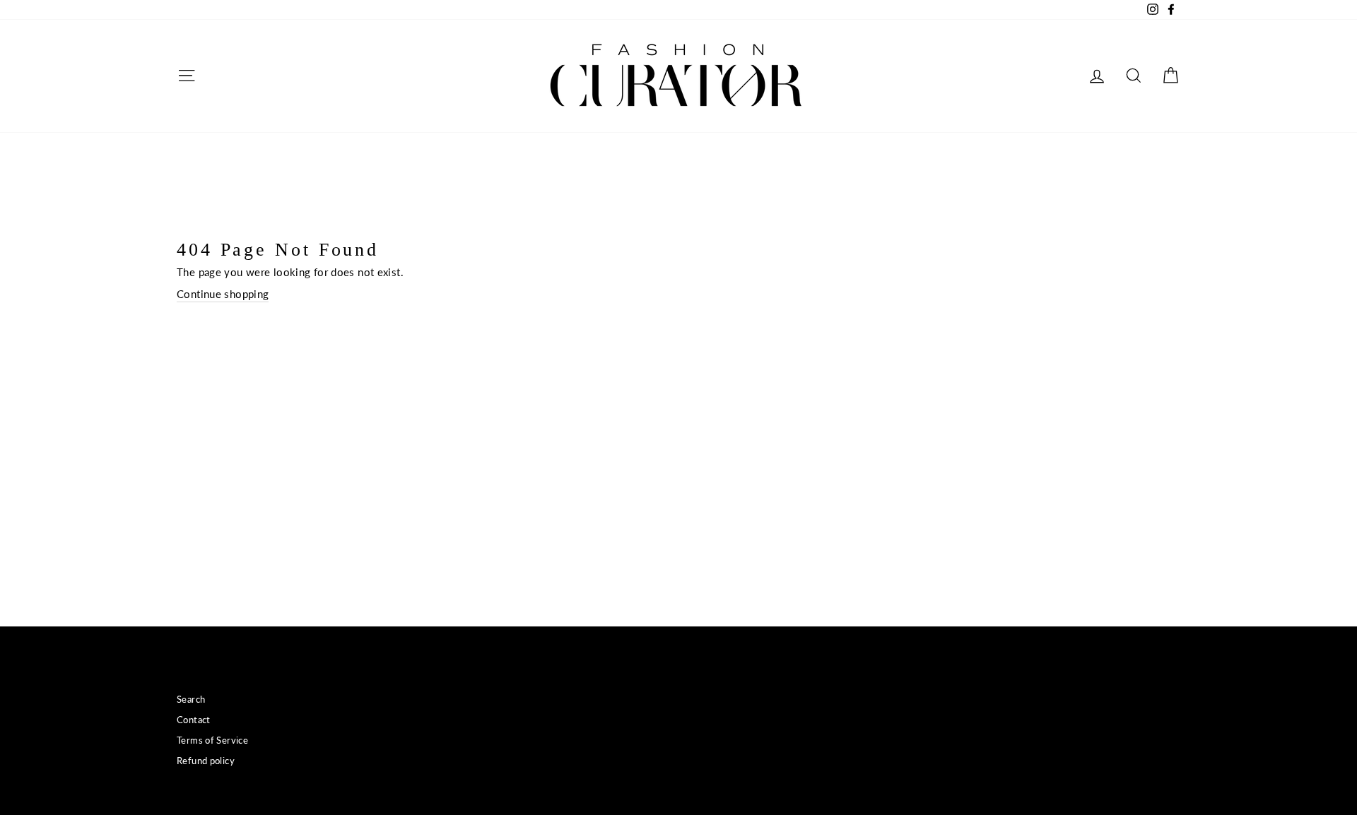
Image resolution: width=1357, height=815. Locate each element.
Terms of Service (212, 740)
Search (191, 699)
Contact (194, 719)
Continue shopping (223, 293)
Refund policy (206, 760)
